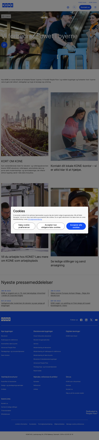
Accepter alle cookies (76, 226)
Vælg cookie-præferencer (24, 226)
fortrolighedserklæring (35, 219)
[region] (49, 220)
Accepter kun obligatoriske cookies (50, 226)
